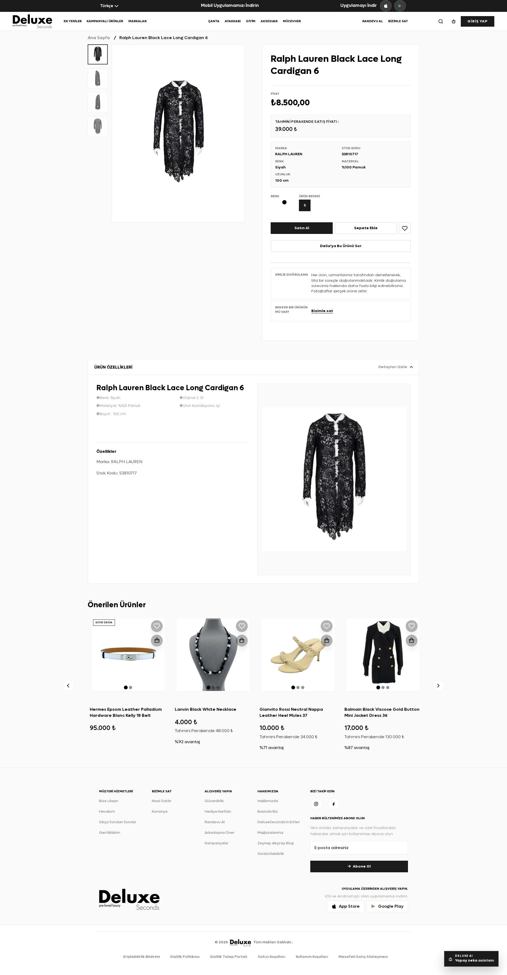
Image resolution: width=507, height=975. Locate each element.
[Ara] (441, 21)
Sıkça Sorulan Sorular (117, 822)
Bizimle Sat (398, 21)
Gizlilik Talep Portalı (228, 956)
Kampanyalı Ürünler (105, 21)
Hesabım (107, 811)
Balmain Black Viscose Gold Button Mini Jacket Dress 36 (379, 712)
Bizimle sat (322, 310)
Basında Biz (267, 811)
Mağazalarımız (270, 832)
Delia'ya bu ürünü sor (341, 245)
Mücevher (292, 21)
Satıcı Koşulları (271, 956)
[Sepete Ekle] (155, 641)
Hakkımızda (267, 800)
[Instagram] (316, 804)
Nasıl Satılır (161, 800)
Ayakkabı (233, 21)
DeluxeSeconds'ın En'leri (278, 822)
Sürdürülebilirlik (270, 853)
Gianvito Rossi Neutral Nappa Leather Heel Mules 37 (289, 712)
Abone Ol (362, 866)
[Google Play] (400, 6)
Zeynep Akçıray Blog (275, 843)
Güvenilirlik (214, 800)
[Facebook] (334, 804)
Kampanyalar (216, 843)
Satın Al (301, 227)
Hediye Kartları (218, 811)
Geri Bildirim (109, 832)
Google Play (390, 906)
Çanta (213, 21)
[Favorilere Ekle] (405, 228)
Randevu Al (372, 21)
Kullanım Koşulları (312, 956)
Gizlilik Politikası (185, 956)
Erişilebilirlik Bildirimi (141, 956)
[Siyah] (286, 202)
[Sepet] (453, 21)
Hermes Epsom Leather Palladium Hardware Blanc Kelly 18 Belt (124, 712)
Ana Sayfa (99, 37)
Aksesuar (269, 21)
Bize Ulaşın (108, 800)
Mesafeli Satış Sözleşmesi (363, 956)
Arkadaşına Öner (219, 832)
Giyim (250, 21)
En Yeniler (73, 21)
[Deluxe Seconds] (240, 941)
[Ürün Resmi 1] (178, 133)
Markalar (137, 21)
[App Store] (386, 6)
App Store (349, 906)
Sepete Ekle (366, 227)
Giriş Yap (477, 21)
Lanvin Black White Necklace (203, 709)
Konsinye (160, 811)
